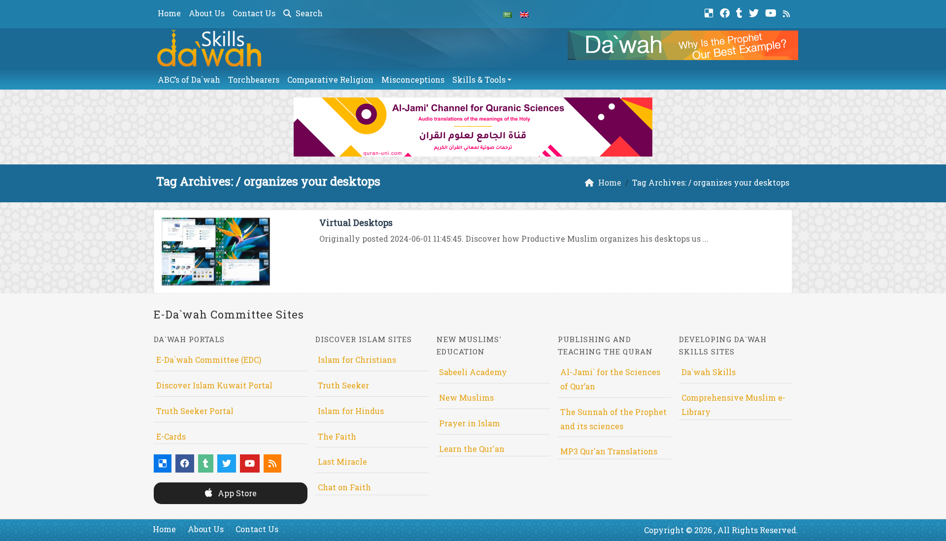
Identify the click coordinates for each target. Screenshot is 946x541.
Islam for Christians (357, 359)
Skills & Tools (479, 79)
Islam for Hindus (351, 411)
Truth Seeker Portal (195, 411)
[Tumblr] (740, 12)
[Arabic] (507, 14)
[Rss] (787, 12)
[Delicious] (710, 12)
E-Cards (171, 436)
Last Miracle (342, 461)
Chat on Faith (344, 487)
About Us (207, 13)
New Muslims (466, 397)
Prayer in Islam (469, 423)
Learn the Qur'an (472, 449)
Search (308, 13)
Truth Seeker (343, 385)
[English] (524, 14)
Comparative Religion (330, 79)
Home (169, 13)
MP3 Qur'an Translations (608, 451)
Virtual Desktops (356, 222)
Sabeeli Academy (473, 372)
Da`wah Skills (708, 372)
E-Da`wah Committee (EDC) (208, 359)
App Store (236, 493)
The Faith (337, 436)
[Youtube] (772, 12)
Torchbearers (253, 79)
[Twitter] (755, 12)
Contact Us (254, 13)
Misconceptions (412, 79)
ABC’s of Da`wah (189, 79)
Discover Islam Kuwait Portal (214, 385)
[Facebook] (726, 12)
